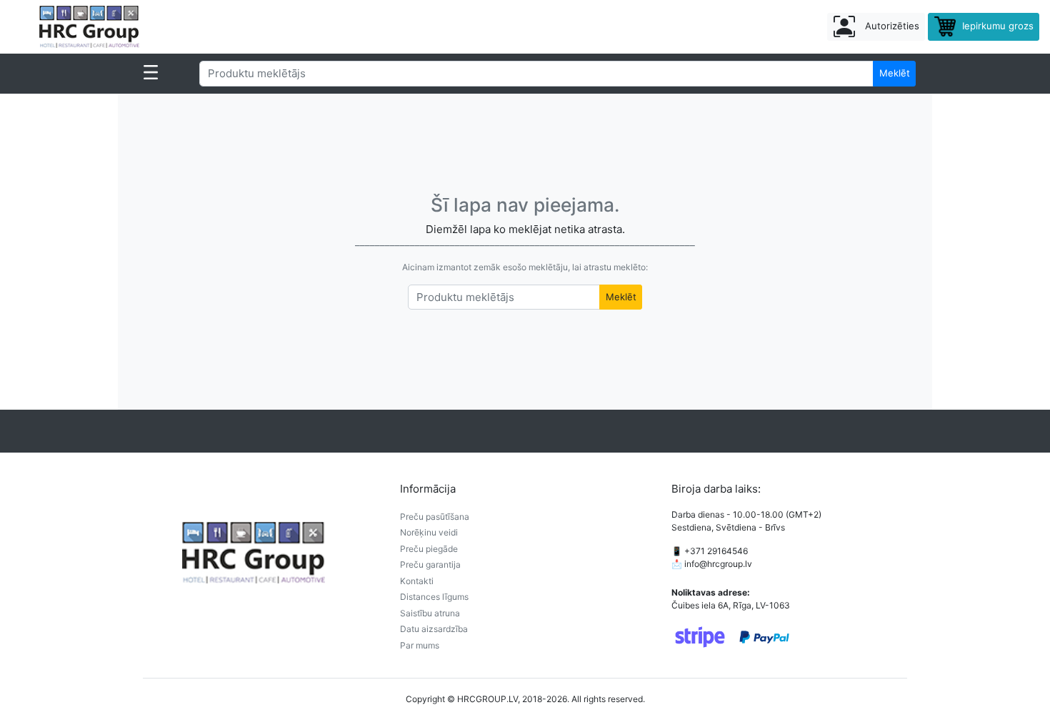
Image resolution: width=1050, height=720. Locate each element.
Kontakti (417, 581)
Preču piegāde (429, 548)
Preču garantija (430, 564)
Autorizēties (890, 25)
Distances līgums (434, 596)
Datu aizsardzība (434, 628)
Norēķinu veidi (429, 532)
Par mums (419, 645)
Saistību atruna (430, 613)
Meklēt (894, 73)
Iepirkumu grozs (996, 25)
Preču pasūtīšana (434, 516)
